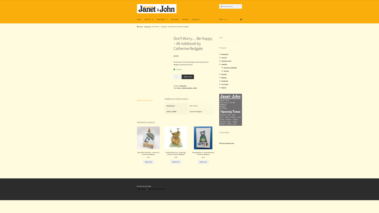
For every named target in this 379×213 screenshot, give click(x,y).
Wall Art (223, 88)
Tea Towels (224, 84)
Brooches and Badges (230, 68)
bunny (179, 88)
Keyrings (224, 74)
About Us (148, 19)
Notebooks (147, 27)
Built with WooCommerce (156, 189)
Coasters (224, 57)
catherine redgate (186, 88)
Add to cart (188, 77)
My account (175, 19)
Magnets (224, 77)
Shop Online (161, 19)
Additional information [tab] (145, 100)
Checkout (185, 19)
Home (139, 19)
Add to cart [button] (148, 162)
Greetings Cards (226, 61)
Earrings (226, 71)
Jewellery (224, 64)
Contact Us (195, 19)
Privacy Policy (141, 189)
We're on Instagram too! (226, 143)
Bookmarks (224, 54)
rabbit (195, 88)
